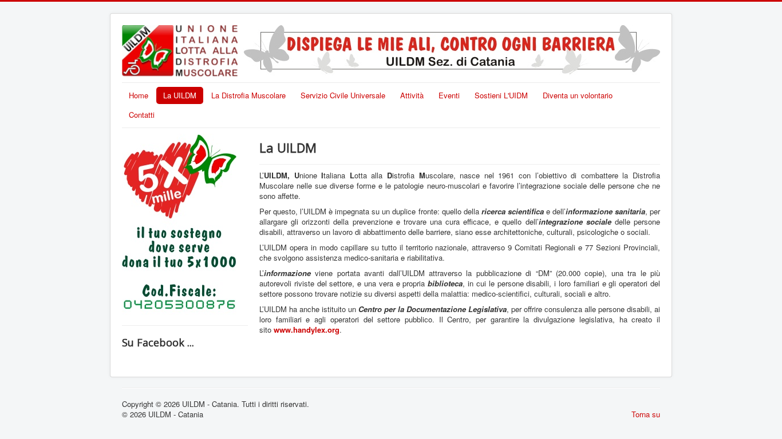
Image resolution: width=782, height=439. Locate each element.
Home (138, 95)
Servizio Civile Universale (343, 95)
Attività (412, 95)
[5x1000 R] (179, 223)
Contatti (142, 114)
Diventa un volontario (578, 95)
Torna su (645, 414)
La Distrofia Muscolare (248, 95)
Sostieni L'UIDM (501, 95)
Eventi (449, 95)
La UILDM (179, 95)
